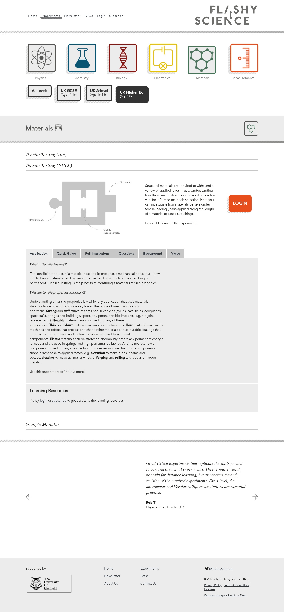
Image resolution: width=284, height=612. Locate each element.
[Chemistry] (80, 60)
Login (101, 16)
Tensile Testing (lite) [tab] (46, 154)
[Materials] (202, 60)
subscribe (59, 401)
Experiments (50, 16)
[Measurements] (242, 60)
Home (32, 16)
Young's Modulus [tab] (42, 424)
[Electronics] (161, 60)
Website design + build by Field (225, 595)
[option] (142, 483)
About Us (111, 583)
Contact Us (148, 583)
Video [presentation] (175, 253)
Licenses (209, 589)
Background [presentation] (152, 253)
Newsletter (72, 16)
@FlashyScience (221, 569)
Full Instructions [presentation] (97, 253)
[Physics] (40, 60)
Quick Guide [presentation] (66, 253)
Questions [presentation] (126, 253)
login (43, 401)
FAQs (89, 16)
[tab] (39, 253)
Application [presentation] (39, 253)
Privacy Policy (213, 585)
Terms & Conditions (236, 585)
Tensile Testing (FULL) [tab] (49, 165)
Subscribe (116, 16)
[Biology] (121, 60)
